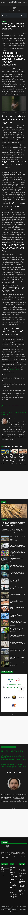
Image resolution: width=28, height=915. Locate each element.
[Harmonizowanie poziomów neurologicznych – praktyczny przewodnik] (5, 613)
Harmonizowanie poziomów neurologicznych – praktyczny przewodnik (16, 615)
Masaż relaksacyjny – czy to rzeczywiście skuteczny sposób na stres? (22, 459)
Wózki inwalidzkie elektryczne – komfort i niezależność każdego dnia (5, 459)
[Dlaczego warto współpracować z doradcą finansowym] (5, 662)
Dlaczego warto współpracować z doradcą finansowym (17, 663)
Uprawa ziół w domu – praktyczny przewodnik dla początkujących (14, 413)
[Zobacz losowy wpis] (25, 15)
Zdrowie (2, 869)
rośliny (15, 894)
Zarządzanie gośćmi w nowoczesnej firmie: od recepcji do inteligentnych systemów (17, 587)
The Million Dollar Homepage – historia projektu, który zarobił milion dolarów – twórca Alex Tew (17, 552)
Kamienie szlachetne (13, 883)
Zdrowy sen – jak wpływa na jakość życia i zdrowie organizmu (17, 636)
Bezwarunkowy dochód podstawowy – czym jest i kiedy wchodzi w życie (18, 593)
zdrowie (3, 21)
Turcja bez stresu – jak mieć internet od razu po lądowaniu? (17, 579)
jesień (11, 877)
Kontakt (21, 894)
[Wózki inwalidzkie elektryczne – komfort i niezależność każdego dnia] (5, 450)
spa (11, 896)
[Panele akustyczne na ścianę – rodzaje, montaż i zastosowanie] (5, 558)
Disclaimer (21, 888)
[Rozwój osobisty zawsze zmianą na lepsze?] (5, 606)
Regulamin (21, 886)
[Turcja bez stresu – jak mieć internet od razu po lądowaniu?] (5, 578)
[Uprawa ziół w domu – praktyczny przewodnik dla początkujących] (5, 628)
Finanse (2, 867)
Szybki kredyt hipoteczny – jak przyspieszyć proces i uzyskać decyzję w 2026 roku (18, 622)
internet (11, 874)
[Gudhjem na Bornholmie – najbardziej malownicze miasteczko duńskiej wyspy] (5, 536)
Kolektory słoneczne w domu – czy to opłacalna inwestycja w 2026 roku (18, 649)
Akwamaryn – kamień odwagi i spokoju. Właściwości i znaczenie (17, 566)
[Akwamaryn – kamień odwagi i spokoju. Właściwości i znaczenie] (5, 564)
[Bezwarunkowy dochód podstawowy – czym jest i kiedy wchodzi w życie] (5, 592)
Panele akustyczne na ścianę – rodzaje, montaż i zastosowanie (17, 559)
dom (14, 867)
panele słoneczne (13, 891)
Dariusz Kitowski (13, 30)
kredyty (15, 888)
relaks (12, 894)
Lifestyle (2, 873)
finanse (12, 873)
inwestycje (4, 519)
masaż (11, 889)
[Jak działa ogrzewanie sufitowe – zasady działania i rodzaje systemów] (5, 641)
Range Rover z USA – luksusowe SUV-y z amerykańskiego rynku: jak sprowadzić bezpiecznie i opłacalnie (18, 545)
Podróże (2, 871)
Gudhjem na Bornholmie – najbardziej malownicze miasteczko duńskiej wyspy (18, 538)
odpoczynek (15, 889)
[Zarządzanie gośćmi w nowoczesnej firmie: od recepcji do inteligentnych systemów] (5, 585)
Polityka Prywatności (21, 883)
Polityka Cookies (22, 885)
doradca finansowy (12, 870)
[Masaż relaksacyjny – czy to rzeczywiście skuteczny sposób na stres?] (23, 450)
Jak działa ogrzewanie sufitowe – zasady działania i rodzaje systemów (13, 406)
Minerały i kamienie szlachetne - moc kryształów (11, 759)
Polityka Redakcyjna (21, 892)
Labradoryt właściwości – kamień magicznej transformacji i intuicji (17, 573)
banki (11, 867)
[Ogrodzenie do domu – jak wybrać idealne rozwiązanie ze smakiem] (5, 655)
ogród (11, 891)
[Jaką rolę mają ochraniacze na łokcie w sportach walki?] (14, 450)
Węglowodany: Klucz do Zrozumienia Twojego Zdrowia (12, 755)
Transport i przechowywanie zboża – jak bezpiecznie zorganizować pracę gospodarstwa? (13, 523)
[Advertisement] (14, 485)
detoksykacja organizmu (14, 369)
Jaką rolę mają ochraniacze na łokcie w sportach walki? (13, 458)
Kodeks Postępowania (22, 890)
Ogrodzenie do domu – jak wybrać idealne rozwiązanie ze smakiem (17, 656)
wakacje (14, 896)
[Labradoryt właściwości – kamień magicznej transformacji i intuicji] (5, 571)
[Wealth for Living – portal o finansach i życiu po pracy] (3, 15)
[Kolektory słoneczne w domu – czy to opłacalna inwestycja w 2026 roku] (5, 648)
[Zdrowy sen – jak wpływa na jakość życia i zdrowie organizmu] (5, 634)
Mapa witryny (22, 881)
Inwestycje (3, 875)
